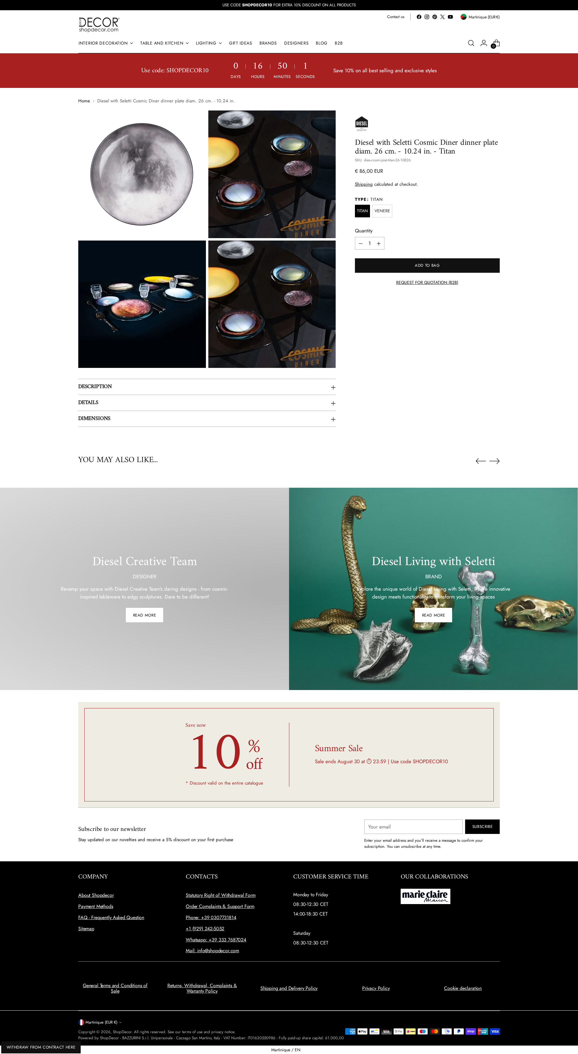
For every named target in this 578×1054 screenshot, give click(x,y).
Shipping (364, 184)
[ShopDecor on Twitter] (442, 17)
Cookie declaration (463, 988)
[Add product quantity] (378, 244)
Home (84, 101)
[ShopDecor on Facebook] (419, 17)
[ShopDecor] (99, 24)
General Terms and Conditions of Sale (115, 988)
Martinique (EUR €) (101, 1022)
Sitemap (86, 928)
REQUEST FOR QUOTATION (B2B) (427, 283)
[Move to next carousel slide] (494, 461)
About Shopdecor (96, 895)
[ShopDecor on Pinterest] (434, 17)
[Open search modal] (471, 43)
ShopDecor (122, 1032)
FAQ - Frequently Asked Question (111, 917)
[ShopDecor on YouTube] (450, 17)
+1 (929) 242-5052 (205, 928)
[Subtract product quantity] (360, 244)
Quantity (363, 230)
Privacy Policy (376, 988)
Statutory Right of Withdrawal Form (221, 895)
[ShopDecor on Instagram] (427, 17)
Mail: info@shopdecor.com (212, 950)
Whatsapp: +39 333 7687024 (216, 939)
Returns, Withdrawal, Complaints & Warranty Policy (202, 988)
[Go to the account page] (484, 43)
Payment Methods (95, 906)
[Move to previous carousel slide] (481, 461)
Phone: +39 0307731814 (211, 917)
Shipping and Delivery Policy (289, 988)
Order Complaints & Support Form (220, 906)
